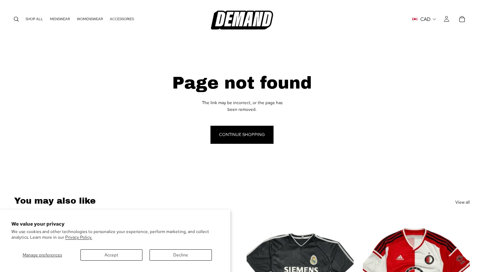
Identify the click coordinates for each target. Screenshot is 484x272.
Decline (180, 255)
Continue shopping (242, 134)
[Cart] (462, 19)
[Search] (16, 19)
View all (462, 202)
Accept (111, 255)
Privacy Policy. (78, 237)
